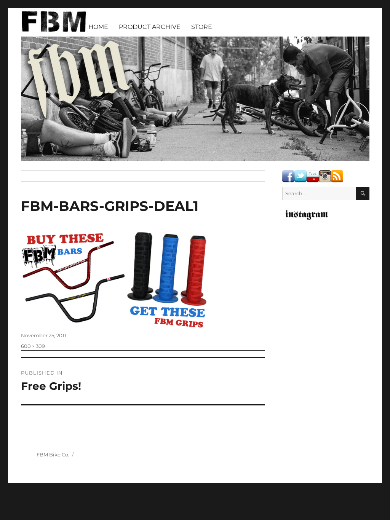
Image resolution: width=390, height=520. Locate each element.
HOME (98, 26)
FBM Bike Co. (53, 454)
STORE (201, 26)
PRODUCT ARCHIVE (150, 26)
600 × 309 (33, 346)
